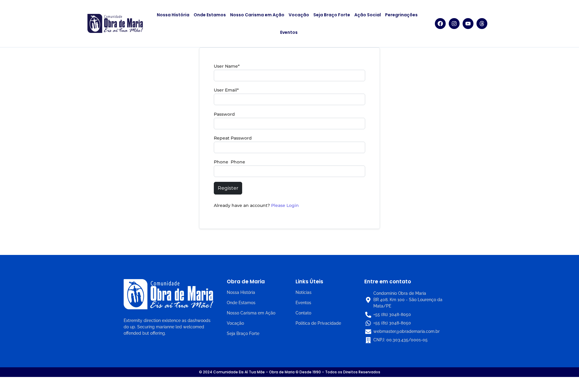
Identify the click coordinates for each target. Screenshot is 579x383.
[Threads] (481, 23)
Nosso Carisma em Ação (257, 15)
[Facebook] (440, 23)
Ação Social (367, 15)
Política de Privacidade (318, 323)
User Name (227, 66)
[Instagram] (454, 23)
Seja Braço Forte (331, 15)
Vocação (299, 15)
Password (224, 114)
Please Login (285, 205)
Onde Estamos (210, 15)
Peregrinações (401, 15)
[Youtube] (468, 23)
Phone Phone (229, 162)
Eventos (289, 32)
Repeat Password (233, 138)
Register (228, 188)
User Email (226, 90)
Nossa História (173, 15)
